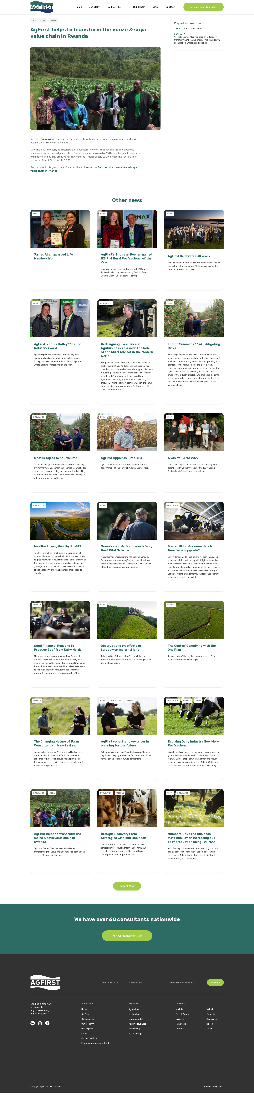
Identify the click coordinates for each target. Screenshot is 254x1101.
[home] (41, 7)
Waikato (210, 1009)
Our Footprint (87, 1024)
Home (79, 7)
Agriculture (134, 1009)
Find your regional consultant (203, 7)
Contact (170, 7)
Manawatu (181, 1024)
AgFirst (43, 1087)
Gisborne (180, 1019)
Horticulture (134, 1014)
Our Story (94, 7)
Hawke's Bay (212, 1019)
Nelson (210, 1024)
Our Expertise (87, 1019)
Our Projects (87, 1029)
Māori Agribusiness (137, 1024)
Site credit (207, 1087)
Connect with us (89, 1038)
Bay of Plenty (182, 1014)
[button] (116, 7)
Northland (180, 1009)
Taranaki (211, 1014)
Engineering (134, 1029)
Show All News (127, 886)
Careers (85, 1033)
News (155, 7)
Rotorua (180, 1029)
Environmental (136, 1019)
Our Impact (139, 7)
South (209, 1029)
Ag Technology (136, 1033)
